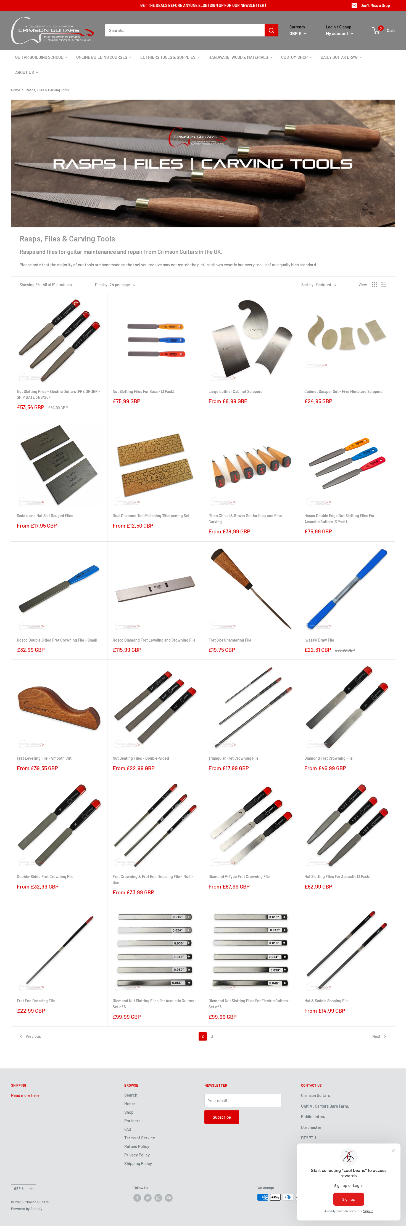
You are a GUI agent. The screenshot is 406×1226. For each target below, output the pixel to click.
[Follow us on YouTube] (169, 1198)
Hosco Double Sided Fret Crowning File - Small (57, 640)
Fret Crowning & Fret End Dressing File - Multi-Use (153, 879)
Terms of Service (139, 1137)
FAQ (127, 1129)
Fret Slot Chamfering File (230, 640)
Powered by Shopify (26, 1208)
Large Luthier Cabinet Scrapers (235, 391)
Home (15, 90)
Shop (128, 1112)
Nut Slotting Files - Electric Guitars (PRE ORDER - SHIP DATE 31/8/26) (58, 394)
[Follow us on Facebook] (137, 1198)
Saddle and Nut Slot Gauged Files (45, 515)
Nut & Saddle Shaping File (326, 1000)
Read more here (25, 1095)
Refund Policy (136, 1146)
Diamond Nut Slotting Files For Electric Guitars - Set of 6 (249, 1003)
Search (130, 1094)
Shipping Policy (138, 1163)
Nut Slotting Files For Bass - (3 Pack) (143, 391)
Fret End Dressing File (36, 1000)
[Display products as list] (383, 284)
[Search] (271, 30)
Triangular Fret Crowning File (234, 758)
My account (337, 33)
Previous (33, 1036)
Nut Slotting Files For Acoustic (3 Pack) (337, 876)
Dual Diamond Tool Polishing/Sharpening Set (151, 515)
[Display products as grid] (374, 284)
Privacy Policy (137, 1154)
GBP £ (19, 1188)
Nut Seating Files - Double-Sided (141, 758)
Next (376, 1036)
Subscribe (222, 1117)
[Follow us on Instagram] (158, 1198)
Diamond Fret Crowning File (328, 758)
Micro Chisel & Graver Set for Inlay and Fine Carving (245, 518)
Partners (132, 1120)
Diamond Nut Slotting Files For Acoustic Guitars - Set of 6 (155, 1003)
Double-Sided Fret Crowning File (45, 876)
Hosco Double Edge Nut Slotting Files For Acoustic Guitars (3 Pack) (339, 518)
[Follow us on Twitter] (148, 1198)
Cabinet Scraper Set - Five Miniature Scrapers (343, 391)
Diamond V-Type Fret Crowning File (239, 876)
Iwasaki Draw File (319, 640)
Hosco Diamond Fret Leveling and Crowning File (154, 640)
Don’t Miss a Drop (375, 5)
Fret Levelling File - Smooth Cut (44, 758)
